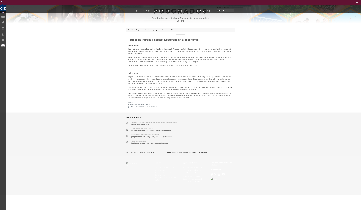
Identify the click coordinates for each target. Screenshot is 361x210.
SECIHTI (151, 152)
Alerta (157, 180)
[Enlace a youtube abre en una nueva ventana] (223, 174)
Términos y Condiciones (191, 181)
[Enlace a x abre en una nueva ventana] (216, 174)
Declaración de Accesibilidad (193, 179)
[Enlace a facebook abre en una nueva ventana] (212, 174)
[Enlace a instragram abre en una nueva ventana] (219, 174)
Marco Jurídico (160, 170)
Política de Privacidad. (200, 152)
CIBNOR (168, 152)
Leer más (194, 172)
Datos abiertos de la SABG (164, 167)
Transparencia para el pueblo (165, 177)
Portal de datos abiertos (191, 176)
